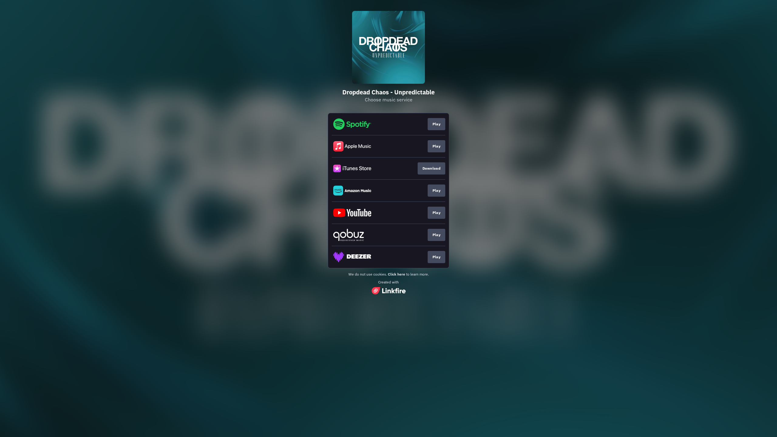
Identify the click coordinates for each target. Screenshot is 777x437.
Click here (396, 274)
